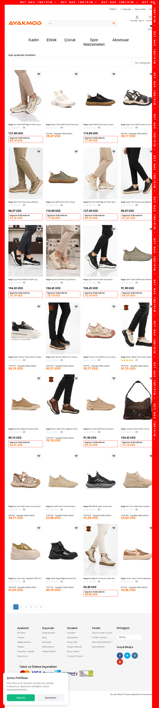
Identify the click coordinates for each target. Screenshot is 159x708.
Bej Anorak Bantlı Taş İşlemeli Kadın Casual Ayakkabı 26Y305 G (60, 279)
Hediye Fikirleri (49, 651)
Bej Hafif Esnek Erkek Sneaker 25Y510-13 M (60, 506)
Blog (44, 637)
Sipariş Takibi (140, 9)
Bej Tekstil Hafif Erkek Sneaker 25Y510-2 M (98, 429)
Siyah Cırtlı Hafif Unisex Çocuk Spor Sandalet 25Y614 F (138, 124)
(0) (16, 127)
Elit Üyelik (46, 642)
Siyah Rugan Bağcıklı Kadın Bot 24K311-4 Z (61, 578)
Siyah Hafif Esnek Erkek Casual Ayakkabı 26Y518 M (98, 124)
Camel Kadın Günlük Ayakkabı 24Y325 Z (136, 578)
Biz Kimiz (21, 632)
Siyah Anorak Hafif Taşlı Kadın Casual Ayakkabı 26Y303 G (98, 279)
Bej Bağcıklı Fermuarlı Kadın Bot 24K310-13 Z (99, 578)
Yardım (152, 9)
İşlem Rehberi (98, 646)
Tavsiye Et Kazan (75, 656)
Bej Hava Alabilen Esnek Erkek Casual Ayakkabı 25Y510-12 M (23, 429)
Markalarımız (48, 646)
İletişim (20, 646)
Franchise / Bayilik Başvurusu (25, 653)
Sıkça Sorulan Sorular (102, 632)
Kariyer (20, 637)
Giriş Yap (133, 20)
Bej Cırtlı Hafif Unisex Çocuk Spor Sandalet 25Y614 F (24, 506)
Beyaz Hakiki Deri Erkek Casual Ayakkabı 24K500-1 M (136, 357)
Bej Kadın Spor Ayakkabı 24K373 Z (24, 578)
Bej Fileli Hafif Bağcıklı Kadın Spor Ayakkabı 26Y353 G (99, 202)
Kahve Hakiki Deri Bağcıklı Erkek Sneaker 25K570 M (61, 429)
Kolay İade (127, 9)
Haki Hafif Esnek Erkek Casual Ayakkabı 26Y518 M (60, 202)
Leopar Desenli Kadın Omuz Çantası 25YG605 (135, 429)
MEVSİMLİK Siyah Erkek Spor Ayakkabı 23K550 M (97, 506)
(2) (129, 360)
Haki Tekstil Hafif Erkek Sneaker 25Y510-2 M (136, 279)
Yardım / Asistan (99, 637)
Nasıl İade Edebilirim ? (102, 642)
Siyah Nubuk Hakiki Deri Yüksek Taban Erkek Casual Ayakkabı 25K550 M (62, 357)
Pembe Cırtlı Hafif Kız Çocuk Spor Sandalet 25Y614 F (99, 357)
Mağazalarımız (24, 642)
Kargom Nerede (74, 646)
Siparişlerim (72, 637)
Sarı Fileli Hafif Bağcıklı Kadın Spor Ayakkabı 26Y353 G (24, 124)
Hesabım (71, 632)
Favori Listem (73, 651)
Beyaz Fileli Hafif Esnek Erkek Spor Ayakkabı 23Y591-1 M (62, 124)
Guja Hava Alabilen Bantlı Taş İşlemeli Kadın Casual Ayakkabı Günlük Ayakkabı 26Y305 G (24, 279)
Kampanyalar (48, 632)
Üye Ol (141, 20)
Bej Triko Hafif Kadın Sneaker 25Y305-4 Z (135, 506)
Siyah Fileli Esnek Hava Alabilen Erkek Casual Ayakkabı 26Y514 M (136, 202)
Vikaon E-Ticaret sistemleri (128, 694)
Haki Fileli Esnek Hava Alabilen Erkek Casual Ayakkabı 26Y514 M (23, 202)
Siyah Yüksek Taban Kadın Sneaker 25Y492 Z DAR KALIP (25, 357)
